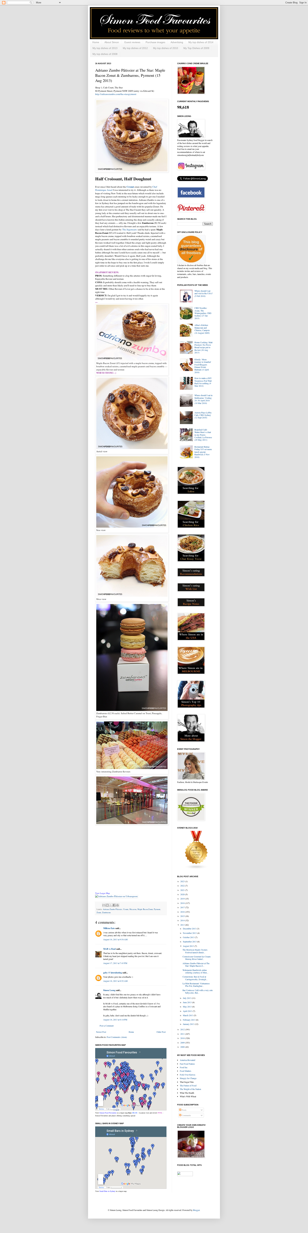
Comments (186, 1115)
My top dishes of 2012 (135, 48)
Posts (183, 1109)
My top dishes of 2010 (165, 48)
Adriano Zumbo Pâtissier (112, 909)
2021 (182, 890)
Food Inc (184, 1067)
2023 (182, 881)
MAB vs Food (109, 948)
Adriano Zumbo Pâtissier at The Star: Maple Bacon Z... (196, 964)
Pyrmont (157, 909)
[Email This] (104, 905)
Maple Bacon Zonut (145, 909)
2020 (182, 894)
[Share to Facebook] (114, 905)
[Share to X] (110, 905)
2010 (182, 1038)
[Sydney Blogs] (196, 868)
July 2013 (187, 998)
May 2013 (187, 1006)
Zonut (99, 912)
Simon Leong (109, 990)
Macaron (132, 909)
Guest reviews (132, 42)
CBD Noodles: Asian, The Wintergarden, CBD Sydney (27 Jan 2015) (202, 313)
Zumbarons (106, 912)
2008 (182, 1046)
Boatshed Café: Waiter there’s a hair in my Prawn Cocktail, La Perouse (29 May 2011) (203, 434)
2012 (182, 1029)
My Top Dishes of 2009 (196, 48)
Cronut (125, 909)
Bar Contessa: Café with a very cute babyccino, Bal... (198, 991)
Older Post (161, 1031)
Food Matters (185, 1070)
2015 (182, 916)
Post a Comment (107, 1025)
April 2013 (188, 1011)
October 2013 (189, 937)
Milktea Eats (109, 928)
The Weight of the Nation (190, 1089)
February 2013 (189, 1019)
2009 (182, 1042)
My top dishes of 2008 (105, 54)
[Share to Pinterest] (117, 905)
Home (95, 42)
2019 (182, 898)
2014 (182, 920)
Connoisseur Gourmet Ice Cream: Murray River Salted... (197, 957)
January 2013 (189, 1024)
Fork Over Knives (187, 1074)
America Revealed (187, 1060)
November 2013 (190, 933)
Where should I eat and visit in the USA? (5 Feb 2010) (203, 293)
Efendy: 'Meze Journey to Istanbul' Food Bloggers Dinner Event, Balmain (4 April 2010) (202, 366)
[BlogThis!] (107, 905)
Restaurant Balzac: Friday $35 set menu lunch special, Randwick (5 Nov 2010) (203, 451)
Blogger (196, 1210)
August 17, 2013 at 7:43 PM (115, 963)
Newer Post (101, 1031)
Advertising (177, 42)
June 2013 (187, 1002)
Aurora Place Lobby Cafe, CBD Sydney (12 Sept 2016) (203, 415)
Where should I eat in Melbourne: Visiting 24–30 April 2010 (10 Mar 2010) (203, 399)
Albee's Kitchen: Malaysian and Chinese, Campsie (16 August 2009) (202, 329)
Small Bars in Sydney (107, 1191)
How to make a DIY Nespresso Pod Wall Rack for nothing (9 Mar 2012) (203, 382)
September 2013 (190, 941)
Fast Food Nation (187, 1063)
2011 (182, 1033)
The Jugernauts (129, 229)
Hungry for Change (188, 1078)
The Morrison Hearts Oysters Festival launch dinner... (195, 951)
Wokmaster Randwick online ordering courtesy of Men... (195, 971)
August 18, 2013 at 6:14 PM (115, 1019)
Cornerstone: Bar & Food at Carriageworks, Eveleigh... (195, 978)
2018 (182, 903)
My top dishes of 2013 (105, 48)
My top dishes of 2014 (200, 42)
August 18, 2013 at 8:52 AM (115, 980)
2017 (182, 907)
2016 (182, 911)
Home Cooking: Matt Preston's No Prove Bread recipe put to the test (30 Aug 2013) (203, 347)
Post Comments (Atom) (117, 1037)
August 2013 (188, 946)
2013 (182, 924)
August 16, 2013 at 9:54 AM (115, 939)
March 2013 (188, 1015)
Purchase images (155, 42)
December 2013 (190, 928)
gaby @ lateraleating (112, 972)
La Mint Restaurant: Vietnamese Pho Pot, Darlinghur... (196, 984)
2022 (182, 885)
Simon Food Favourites (108, 1112)
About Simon (111, 42)
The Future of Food (188, 1085)
